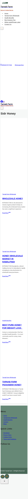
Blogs (5, 424)
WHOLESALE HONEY (12, 198)
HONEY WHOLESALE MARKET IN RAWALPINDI (12, 259)
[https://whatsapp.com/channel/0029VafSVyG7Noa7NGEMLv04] (2, 102)
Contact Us (8, 24)
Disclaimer (6, 433)
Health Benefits (9, 18)
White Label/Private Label (12, 22)
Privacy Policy (7, 435)
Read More (6, 213)
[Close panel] (4, 481)
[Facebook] (3, 3)
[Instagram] (4, 102)
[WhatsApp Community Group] (4, 464)
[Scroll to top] (3, 476)
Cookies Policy (7, 437)
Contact (5, 422)
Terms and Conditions (9, 439)
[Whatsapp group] (7, 3)
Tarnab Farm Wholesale (12, 15)
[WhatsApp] (5, 3)
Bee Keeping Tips (10, 20)
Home (6, 13)
